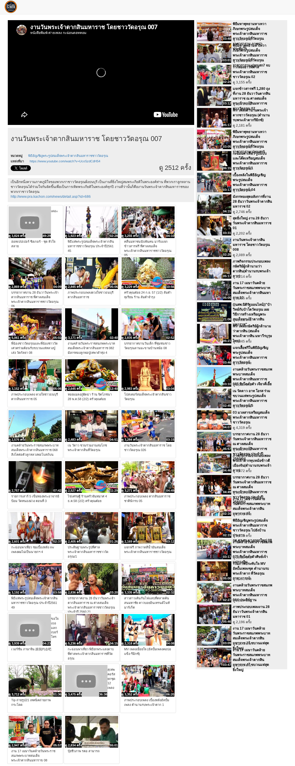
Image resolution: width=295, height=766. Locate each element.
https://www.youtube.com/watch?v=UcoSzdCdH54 (65, 161)
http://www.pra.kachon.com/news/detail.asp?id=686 (51, 197)
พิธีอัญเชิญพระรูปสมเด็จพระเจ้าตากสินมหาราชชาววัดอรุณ (68, 155)
